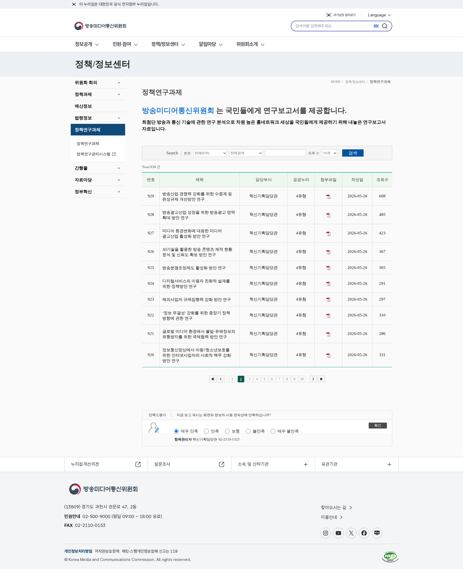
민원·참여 (122, 44)
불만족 (259, 431)
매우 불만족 (288, 431)
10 (302, 379)
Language (377, 15)
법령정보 (83, 118)
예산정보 (83, 106)
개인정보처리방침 (78, 551)
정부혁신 (83, 191)
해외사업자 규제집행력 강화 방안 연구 (197, 299)
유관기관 (330, 464)
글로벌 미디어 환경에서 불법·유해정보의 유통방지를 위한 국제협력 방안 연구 (198, 334)
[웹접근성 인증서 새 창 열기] (390, 554)
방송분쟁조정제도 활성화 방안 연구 (195, 268)
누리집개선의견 (85, 464)
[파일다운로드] (328, 196)
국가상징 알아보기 (344, 15)
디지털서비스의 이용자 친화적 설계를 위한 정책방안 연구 (196, 284)
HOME (336, 82)
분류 (187, 153)
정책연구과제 (87, 129)
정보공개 (83, 44)
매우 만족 (189, 431)
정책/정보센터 (164, 44)
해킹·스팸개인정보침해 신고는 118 (150, 551)
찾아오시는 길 (334, 507)
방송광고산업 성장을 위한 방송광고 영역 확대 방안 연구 (198, 215)
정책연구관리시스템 (93, 154)
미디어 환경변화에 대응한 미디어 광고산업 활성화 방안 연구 (192, 233)
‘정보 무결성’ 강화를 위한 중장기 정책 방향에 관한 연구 (196, 315)
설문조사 (162, 464)
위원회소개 (247, 44)
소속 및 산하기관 (253, 464)
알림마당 (207, 44)
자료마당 (83, 180)
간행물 (81, 168)
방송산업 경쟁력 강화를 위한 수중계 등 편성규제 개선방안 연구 (197, 196)
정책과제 (83, 94)
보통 (236, 431)
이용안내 (329, 517)
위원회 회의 (86, 82)
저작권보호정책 (107, 551)
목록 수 (313, 153)
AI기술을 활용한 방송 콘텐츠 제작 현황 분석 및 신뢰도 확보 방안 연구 (197, 252)
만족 (215, 431)
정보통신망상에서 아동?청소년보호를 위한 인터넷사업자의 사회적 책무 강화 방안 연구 (196, 355)
